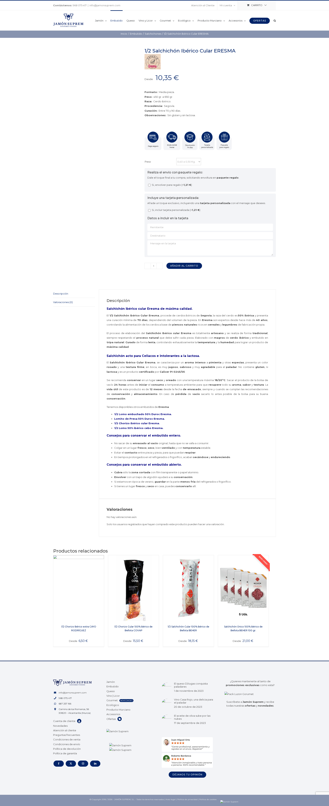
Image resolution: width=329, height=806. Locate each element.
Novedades (60, 725)
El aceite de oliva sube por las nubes (192, 717)
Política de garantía (65, 753)
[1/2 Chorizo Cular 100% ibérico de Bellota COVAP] (133, 588)
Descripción (60, 293)
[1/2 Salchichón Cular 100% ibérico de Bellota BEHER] (188, 588)
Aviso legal (170, 799)
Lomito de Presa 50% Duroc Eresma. (139, 418)
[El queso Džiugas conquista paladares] (167, 687)
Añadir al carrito (184, 265)
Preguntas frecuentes (66, 734)
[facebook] (59, 764)
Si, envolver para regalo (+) (171, 184)
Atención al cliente (64, 730)
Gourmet (112, 700)
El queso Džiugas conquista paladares (191, 685)
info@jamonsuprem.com (104, 5)
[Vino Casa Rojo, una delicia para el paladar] (167, 704)
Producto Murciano (118, 709)
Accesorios (113, 714)
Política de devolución (67, 748)
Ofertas (111, 718)
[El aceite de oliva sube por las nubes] (167, 720)
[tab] (74, 293)
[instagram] (83, 764)
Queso (110, 691)
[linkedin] (95, 764)
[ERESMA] (153, 56)
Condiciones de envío (66, 744)
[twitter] (71, 764)
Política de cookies (207, 799)
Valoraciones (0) (63, 302)
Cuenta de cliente (64, 721)
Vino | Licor (113, 695)
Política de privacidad (187, 799)
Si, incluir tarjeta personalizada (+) (175, 209)
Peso (148, 161)
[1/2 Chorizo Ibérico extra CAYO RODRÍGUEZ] (78, 588)
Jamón (110, 681)
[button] (275, 20)
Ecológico (112, 705)
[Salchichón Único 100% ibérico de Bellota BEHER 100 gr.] (243, 588)
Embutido (112, 686)
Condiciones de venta (66, 739)
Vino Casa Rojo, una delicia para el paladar (193, 701)
